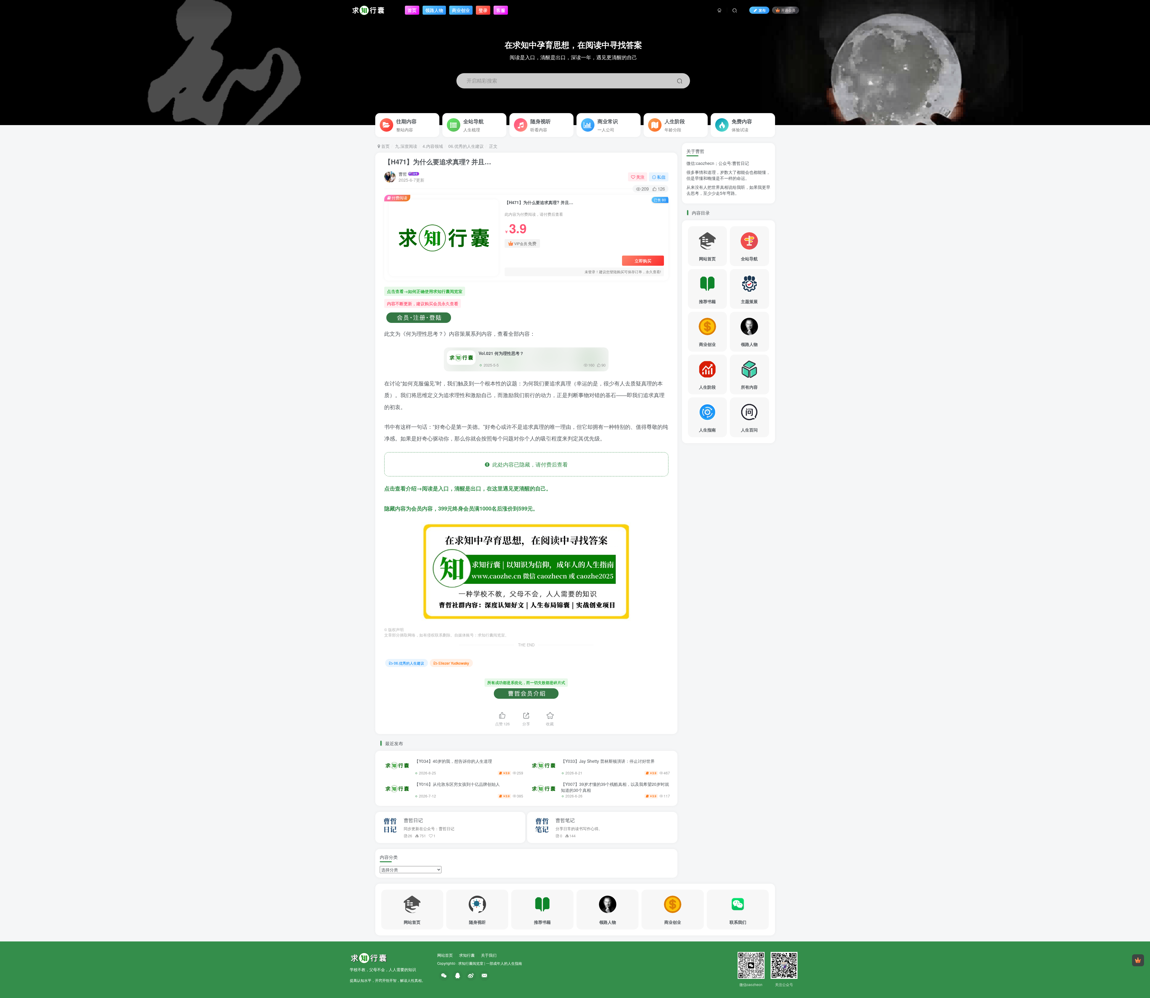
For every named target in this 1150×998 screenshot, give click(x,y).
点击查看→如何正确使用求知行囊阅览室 (424, 291)
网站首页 (445, 955)
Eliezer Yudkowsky (453, 663)
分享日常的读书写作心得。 (579, 828)
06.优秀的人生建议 (466, 146)
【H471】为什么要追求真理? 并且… (437, 161)
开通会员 (788, 10)
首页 (385, 146)
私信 (661, 177)
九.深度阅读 (406, 146)
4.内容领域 (433, 146)
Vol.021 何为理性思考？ (501, 353)
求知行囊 (467, 955)
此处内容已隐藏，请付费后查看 (528, 464)
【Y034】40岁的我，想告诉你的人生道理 (453, 761)
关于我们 (489, 955)
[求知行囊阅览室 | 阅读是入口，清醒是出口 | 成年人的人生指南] (369, 957)
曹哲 (403, 174)
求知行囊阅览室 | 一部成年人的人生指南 (490, 963)
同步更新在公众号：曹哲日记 (429, 828)
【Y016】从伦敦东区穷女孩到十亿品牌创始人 (457, 784)
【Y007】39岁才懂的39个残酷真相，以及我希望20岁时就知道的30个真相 (615, 787)
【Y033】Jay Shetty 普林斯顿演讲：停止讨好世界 (608, 761)
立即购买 (643, 261)
